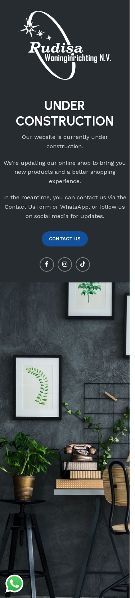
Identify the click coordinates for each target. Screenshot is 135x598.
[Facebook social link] (47, 264)
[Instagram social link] (65, 264)
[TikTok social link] (83, 264)
